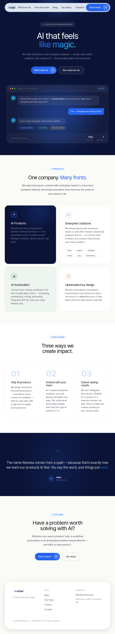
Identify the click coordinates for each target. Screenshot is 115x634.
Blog (55, 7)
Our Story (67, 7)
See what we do (71, 70)
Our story (71, 556)
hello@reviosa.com (84, 595)
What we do (24, 7)
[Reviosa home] (12, 7)
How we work (42, 7)
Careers (79, 7)
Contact (48, 609)
